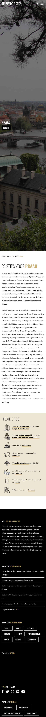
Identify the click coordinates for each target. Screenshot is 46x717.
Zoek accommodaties (21, 426)
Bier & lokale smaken (12, 713)
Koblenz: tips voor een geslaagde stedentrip (17, 580)
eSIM (18, 482)
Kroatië (7, 634)
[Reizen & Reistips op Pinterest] (17, 692)
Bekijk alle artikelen (8, 609)
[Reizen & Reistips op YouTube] (23, 692)
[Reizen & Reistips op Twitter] (7, 692)
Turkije (7, 628)
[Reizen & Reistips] (11, 3)
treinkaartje (26, 445)
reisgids (19, 473)
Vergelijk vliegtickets (20, 463)
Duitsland (30, 628)
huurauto (15, 455)
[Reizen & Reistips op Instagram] (12, 692)
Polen (6, 639)
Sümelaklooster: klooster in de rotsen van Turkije (19, 604)
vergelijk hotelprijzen (20, 428)
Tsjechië (15, 256)
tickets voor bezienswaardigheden (25, 437)
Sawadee (31, 490)
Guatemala (32, 639)
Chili (18, 628)
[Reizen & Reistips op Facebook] (3, 692)
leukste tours (24, 435)
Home (3, 256)
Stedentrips (23, 707)
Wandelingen (31, 713)
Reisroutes (8, 707)
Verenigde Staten (34, 634)
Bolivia (19, 634)
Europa (9, 256)
